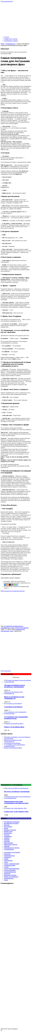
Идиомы (7, 839)
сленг (12, 628)
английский (8, 626)
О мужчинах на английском (13, 707)
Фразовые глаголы (10, 875)
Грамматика (8, 836)
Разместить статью (10, 39)
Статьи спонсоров (10, 870)
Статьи (6, 37)
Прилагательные (9, 855)
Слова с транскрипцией (11, 864)
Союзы (6, 867)
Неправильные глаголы (11, 848)
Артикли (6, 825)
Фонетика (7, 873)
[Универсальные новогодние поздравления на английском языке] (17, 798)
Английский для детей (11, 823)
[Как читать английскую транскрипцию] (16, 788)
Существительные (10, 872)
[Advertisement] (16, 18)
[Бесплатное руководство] (13, 591)
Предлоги (7, 854)
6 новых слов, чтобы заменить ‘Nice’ (16, 811)
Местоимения (8, 843)
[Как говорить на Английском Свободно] (6, 671)
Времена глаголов (10, 830)
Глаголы (6, 835)
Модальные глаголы (10, 844)
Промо (6, 859)
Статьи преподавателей (11, 868)
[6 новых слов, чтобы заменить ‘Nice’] (15, 808)
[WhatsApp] (15, 585)
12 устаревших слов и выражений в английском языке (16, 717)
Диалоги (7, 838)
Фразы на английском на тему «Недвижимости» (14, 697)
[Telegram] (17, 585)
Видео (6, 828)
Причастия (7, 857)
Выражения (8, 833)
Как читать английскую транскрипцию (17, 791)
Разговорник (5, 631)
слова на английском (22, 628)
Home (2, 44)
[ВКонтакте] (5, 585)
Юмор (6, 880)
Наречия (6, 846)
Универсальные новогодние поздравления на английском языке (16, 802)
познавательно (5, 628)
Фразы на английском (11, 877)
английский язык (17, 626)
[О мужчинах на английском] (13, 703)
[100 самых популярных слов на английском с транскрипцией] (17, 682)
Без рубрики (8, 826)
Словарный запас (9, 865)
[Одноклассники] (7, 585)
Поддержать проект (11, 41)
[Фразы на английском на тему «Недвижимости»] (17, 693)
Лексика (7, 841)
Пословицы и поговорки (12, 852)
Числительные (8, 878)
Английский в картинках (12, 822)
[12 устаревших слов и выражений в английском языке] (17, 713)
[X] (10, 585)
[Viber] (12, 585)
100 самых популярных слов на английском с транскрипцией (14, 686)
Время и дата (8, 831)
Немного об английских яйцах (14, 727)
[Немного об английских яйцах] (13, 723)
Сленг (11, 631)
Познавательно (10, 44)
